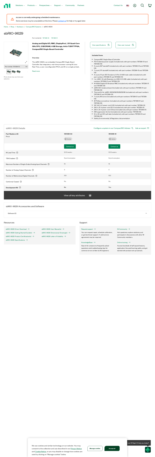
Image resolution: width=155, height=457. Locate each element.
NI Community (122, 229)
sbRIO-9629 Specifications (15, 240)
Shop (12, 27)
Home (6, 27)
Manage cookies (95, 448)
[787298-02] (9, 72)
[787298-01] (14, 72)
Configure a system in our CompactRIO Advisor (112, 128)
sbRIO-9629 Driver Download (16, 229)
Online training (122, 242)
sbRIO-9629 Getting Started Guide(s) (19, 233)
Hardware (20, 27)
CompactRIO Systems (33, 27)
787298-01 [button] (54, 38)
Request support (87, 229)
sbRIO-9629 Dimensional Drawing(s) (54, 233)
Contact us (70, 146)
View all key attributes (74, 195)
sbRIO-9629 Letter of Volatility (52, 236)
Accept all (112, 448)
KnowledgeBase (87, 242)
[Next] (27, 72)
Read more (36, 71)
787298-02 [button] (46, 38)
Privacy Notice (76, 448)
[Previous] (5, 72)
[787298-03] (18, 72)
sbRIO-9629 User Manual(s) (51, 229)
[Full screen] (26, 62)
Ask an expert (140, 128)
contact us (62, 21)
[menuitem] (20, 6)
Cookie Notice (40, 451)
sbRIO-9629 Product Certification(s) (18, 236)
